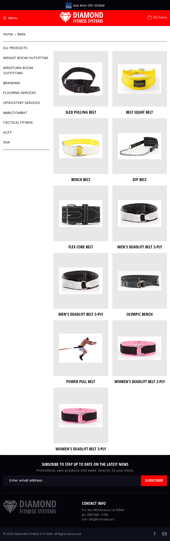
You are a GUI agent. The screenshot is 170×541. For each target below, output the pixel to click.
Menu (12, 18)
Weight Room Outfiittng (25, 57)
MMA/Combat (15, 112)
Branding (11, 83)
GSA (6, 142)
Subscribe (154, 480)
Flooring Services (19, 92)
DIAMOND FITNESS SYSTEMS (33, 534)
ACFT (7, 132)
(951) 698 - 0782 (97, 515)
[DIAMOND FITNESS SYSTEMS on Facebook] (155, 534)
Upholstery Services (21, 102)
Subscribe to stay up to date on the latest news (85, 464)
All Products (15, 48)
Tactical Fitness (18, 122)
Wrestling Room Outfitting (18, 70)
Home (8, 34)
